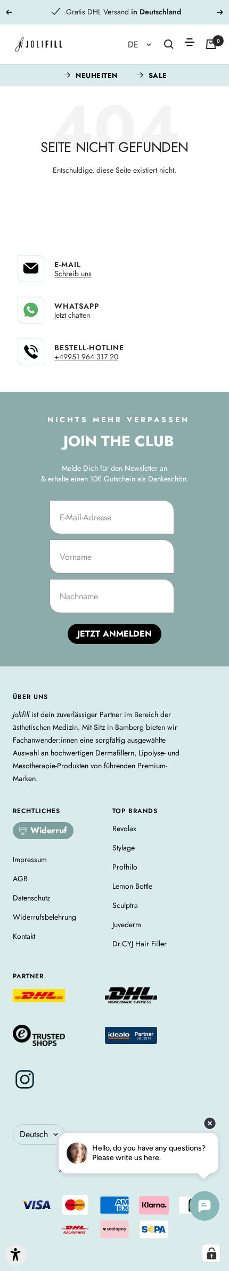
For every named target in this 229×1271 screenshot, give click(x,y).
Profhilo (124, 867)
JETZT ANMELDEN (114, 634)
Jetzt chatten (72, 315)
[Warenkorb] (211, 44)
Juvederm (126, 924)
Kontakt (24, 936)
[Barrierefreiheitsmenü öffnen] (16, 1255)
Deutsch (34, 1134)
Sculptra (125, 905)
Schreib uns (73, 273)
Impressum (30, 859)
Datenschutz (31, 897)
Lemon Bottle (132, 886)
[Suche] (169, 44)
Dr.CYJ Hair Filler (139, 943)
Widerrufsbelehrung (44, 917)
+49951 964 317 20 (86, 356)
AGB (20, 878)
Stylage (123, 847)
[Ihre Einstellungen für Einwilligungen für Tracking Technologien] (211, 1253)
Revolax (124, 828)
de (134, 44)
